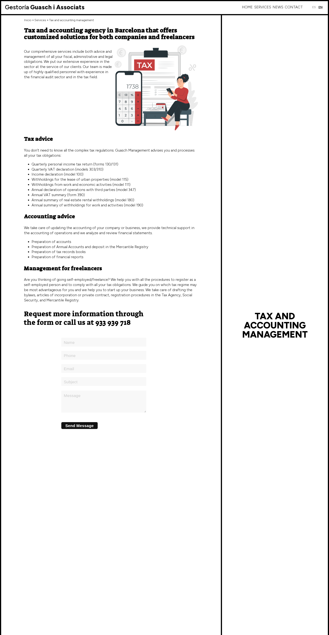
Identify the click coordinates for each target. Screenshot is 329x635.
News (278, 7)
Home (247, 7)
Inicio (27, 20)
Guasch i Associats (45, 7)
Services (262, 7)
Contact (294, 7)
